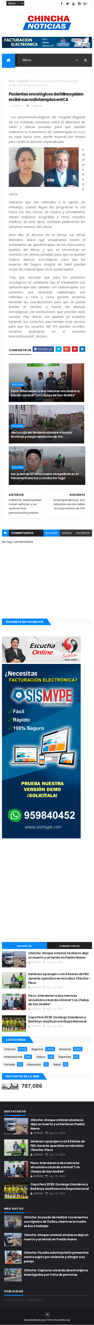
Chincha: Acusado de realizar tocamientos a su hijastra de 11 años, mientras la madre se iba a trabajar (56, 1221)
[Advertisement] (47, 891)
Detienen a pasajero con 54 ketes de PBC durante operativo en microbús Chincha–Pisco (59, 978)
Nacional (65, 1049)
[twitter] (67, 4)
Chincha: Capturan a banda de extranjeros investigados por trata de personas (56, 1272)
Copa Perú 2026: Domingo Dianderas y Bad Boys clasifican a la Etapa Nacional (57, 1019)
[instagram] (79, 4)
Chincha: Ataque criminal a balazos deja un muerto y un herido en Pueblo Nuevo (58, 955)
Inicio (12, 81)
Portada (9, 1064)
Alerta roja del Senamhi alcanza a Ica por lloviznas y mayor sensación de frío (41, 434)
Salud (57, 1064)
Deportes (64, 1057)
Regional (22, 81)
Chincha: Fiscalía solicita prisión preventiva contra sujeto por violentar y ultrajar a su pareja (56, 1256)
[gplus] (85, 4)
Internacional (13, 1057)
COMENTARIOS (69, 946)
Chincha (10, 1049)
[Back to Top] (47, 1314)
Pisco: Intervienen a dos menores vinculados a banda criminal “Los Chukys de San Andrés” (45, 393)
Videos (40, 1057)
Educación (34, 1064)
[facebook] (61, 4)
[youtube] (73, 4)
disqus (67, 533)
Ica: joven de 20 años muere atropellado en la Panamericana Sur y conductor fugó (45, 476)
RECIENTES (24, 946)
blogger (51, 533)
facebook (83, 533)
